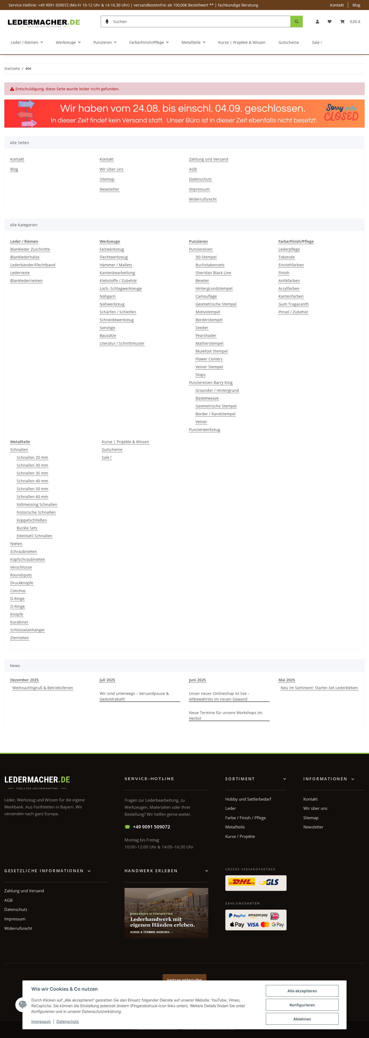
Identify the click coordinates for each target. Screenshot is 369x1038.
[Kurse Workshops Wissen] (166, 913)
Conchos (18, 590)
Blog (356, 5)
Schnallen (19, 449)
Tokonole (287, 257)
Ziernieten (19, 637)
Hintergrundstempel (214, 288)
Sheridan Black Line (213, 272)
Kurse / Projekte (240, 836)
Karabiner (19, 622)
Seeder (202, 327)
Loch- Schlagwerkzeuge (121, 288)
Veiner (201, 421)
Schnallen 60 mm (32, 496)
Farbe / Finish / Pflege (245, 817)
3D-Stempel (206, 257)
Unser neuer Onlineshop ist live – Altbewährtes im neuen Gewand (219, 696)
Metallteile (235, 827)
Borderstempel (209, 319)
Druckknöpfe (21, 582)
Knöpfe (16, 614)
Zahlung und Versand (208, 159)
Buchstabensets (210, 264)
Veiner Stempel (209, 366)
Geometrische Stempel (216, 304)
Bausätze (108, 335)
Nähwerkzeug (112, 304)
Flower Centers (209, 359)
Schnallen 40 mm (32, 480)
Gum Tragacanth (294, 304)
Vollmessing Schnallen (37, 504)
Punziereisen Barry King (211, 382)
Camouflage (206, 296)
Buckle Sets (27, 527)
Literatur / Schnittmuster (122, 343)
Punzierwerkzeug (204, 429)
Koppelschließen (32, 520)
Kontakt (337, 5)
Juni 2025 (197, 679)
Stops (201, 374)
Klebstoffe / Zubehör (118, 280)
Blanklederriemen (26, 280)
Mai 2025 (287, 679)
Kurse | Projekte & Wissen (125, 441)
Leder (230, 808)
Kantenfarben (291, 296)
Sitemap (107, 179)
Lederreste (20, 272)
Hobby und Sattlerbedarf (248, 799)
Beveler (202, 280)
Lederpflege (289, 249)
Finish (284, 272)
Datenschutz (67, 1021)
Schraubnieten (23, 551)
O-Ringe (17, 606)
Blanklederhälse (24, 257)
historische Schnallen (36, 512)
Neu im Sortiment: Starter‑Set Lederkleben (319, 687)
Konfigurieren (302, 1005)
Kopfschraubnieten (27, 559)
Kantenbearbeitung (117, 272)
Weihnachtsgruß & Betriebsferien (42, 687)
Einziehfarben (291, 264)
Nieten (16, 543)
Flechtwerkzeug (114, 257)
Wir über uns (111, 169)
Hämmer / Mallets (116, 264)
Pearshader (206, 335)
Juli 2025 (107, 679)
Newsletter (109, 189)
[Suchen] (296, 21)
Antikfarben (289, 280)
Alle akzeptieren (302, 991)
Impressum (41, 1021)
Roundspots (21, 575)
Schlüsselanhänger (27, 629)
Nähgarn (108, 296)
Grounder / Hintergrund (217, 390)
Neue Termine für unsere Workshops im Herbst (225, 715)
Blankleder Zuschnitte (30, 249)
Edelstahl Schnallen (34, 535)
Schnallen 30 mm (32, 465)
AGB (193, 169)
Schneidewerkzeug (117, 319)
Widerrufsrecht (203, 199)
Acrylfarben (289, 288)
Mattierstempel (209, 343)
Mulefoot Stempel (212, 351)
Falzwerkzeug (112, 249)
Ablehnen (302, 1019)
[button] (317, 21)
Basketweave (207, 398)
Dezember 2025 (24, 679)
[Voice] (107, 21)
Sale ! (107, 457)
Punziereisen (201, 249)
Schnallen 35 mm (32, 473)
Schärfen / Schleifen (118, 311)
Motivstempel (208, 311)
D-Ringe (17, 598)
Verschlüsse (21, 567)
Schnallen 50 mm (32, 488)
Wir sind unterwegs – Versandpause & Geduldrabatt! (134, 696)
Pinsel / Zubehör (293, 311)
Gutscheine (112, 449)
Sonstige (107, 327)
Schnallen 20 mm (32, 457)
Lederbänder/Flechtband (32, 264)
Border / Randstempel (216, 413)
